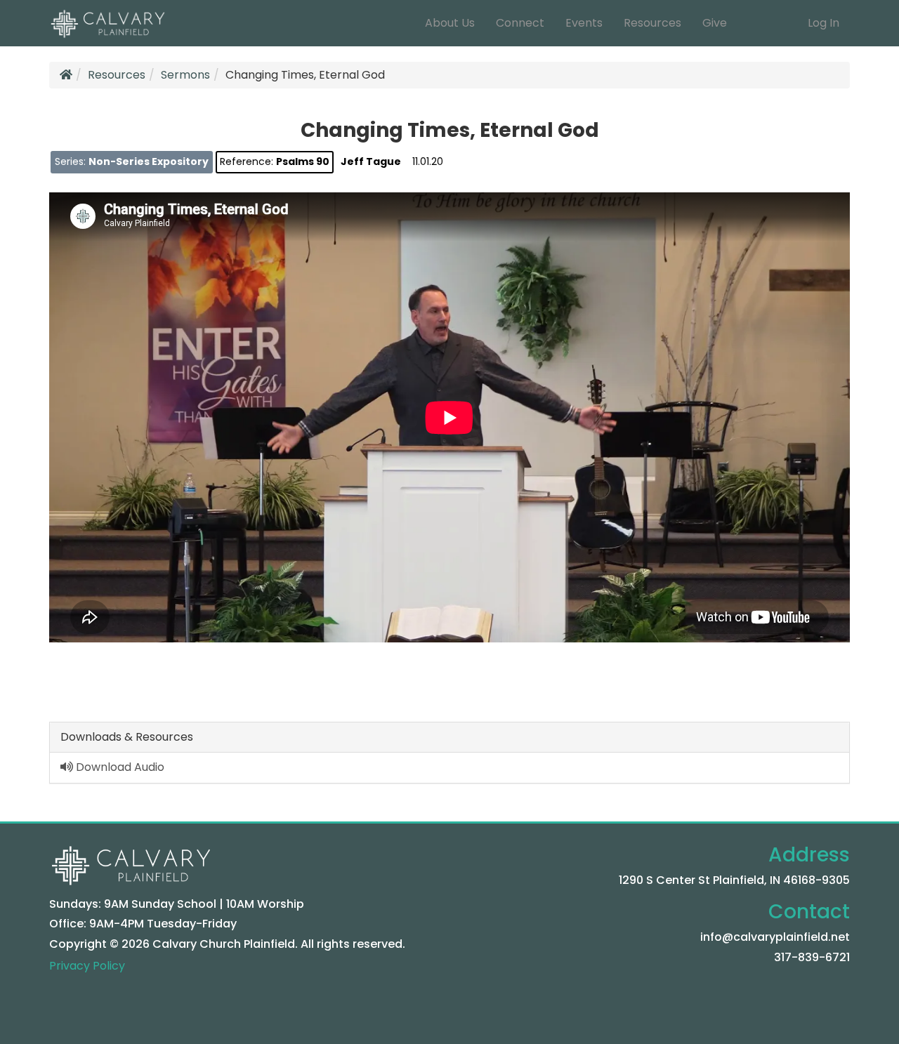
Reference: (274, 161)
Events (584, 23)
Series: (132, 161)
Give (714, 23)
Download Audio (118, 767)
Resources (652, 23)
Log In (823, 23)
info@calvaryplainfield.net (775, 937)
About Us (450, 23)
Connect (520, 23)
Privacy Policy (87, 966)
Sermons (185, 75)
